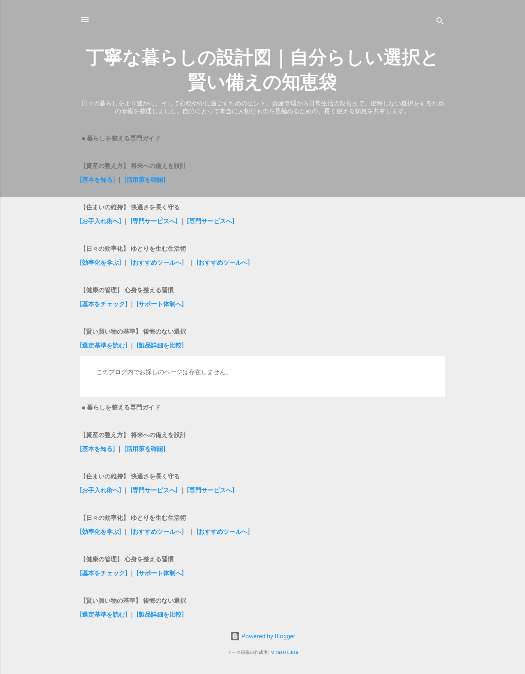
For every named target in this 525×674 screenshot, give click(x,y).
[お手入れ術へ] (100, 221)
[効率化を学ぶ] (100, 262)
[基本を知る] (98, 179)
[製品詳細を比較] (160, 345)
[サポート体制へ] (160, 304)
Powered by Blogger (267, 636)
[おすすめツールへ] (157, 262)
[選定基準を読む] (104, 345)
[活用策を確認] (144, 179)
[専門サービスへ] (153, 221)
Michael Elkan (284, 652)
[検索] (440, 22)
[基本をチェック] (103, 304)
